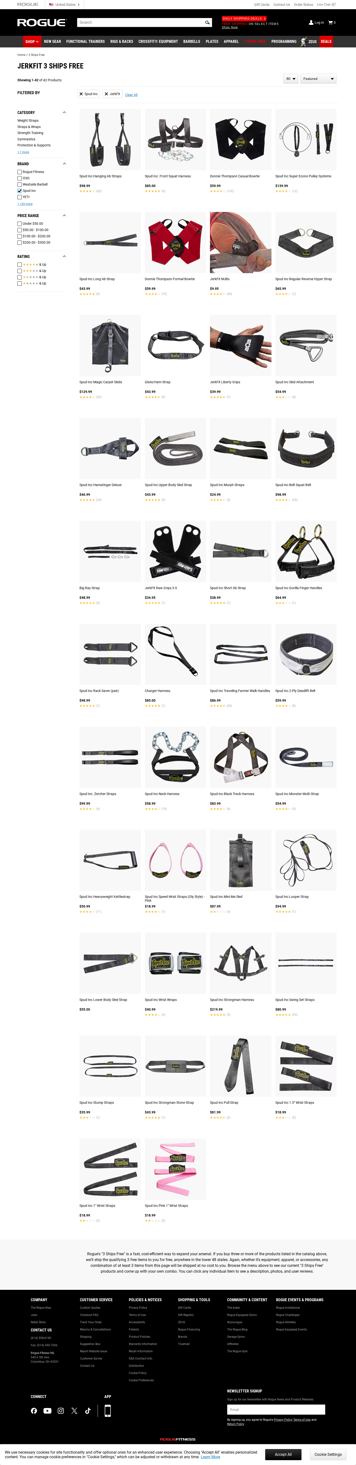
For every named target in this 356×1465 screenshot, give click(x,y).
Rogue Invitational (288, 1307)
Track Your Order (91, 1322)
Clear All (131, 95)
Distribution (136, 1365)
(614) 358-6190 (41, 1338)
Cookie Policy (138, 1373)
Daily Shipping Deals (242, 18)
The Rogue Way (41, 1307)
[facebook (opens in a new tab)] (34, 1411)
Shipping (86, 1336)
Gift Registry (186, 1315)
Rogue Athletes (286, 1322)
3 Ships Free (37, 55)
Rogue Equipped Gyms (242, 1315)
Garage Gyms (236, 1336)
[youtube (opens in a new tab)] (47, 1411)
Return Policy (235, 1424)
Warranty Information (143, 1344)
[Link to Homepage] (42, 22)
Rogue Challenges (288, 1315)
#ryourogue (234, 1322)
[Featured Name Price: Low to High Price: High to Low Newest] (318, 79)
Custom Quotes (90, 1307)
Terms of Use (137, 1315)
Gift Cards (262, 5)
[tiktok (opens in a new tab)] (88, 1411)
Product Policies (139, 1336)
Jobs (34, 1315)
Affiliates (233, 1344)
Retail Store (38, 1322)
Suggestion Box (90, 1344)
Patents (134, 1329)
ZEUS (181, 1322)
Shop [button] (30, 41)
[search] (144, 22)
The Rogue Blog (237, 1329)
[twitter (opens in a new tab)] (74, 1411)
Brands (182, 1336)
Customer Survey (91, 1358)
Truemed (184, 1344)
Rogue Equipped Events (291, 1329)
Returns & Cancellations (95, 1329)
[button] (207, 22)
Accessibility (137, 1322)
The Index (233, 1307)
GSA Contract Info (140, 1358)
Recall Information (141, 1351)
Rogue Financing (189, 1329)
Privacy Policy (138, 1307)
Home (21, 55)
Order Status (303, 5)
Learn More (210, 1457)
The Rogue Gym (237, 1351)
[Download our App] (108, 1411)
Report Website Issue (93, 1351)
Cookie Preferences (141, 1380)
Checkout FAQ (89, 1315)
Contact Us (281, 5)
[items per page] (290, 79)
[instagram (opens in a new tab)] (61, 1411)
